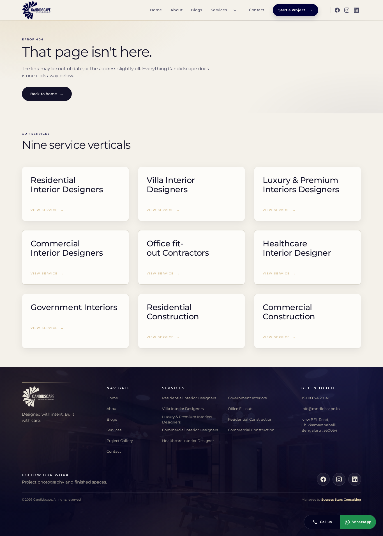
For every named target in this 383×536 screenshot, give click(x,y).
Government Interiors (247, 398)
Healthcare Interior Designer (188, 440)
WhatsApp (362, 522)
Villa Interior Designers (182, 408)
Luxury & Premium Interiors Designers (187, 419)
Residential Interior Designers (189, 398)
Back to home (47, 93)
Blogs (196, 10)
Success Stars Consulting (341, 499)
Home (156, 10)
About (176, 10)
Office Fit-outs (240, 408)
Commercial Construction (251, 430)
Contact (256, 10)
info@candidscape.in (320, 408)
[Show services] (234, 10)
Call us (326, 522)
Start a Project (295, 10)
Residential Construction (250, 419)
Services (219, 10)
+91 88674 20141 (315, 398)
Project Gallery (120, 440)
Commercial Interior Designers (190, 430)
